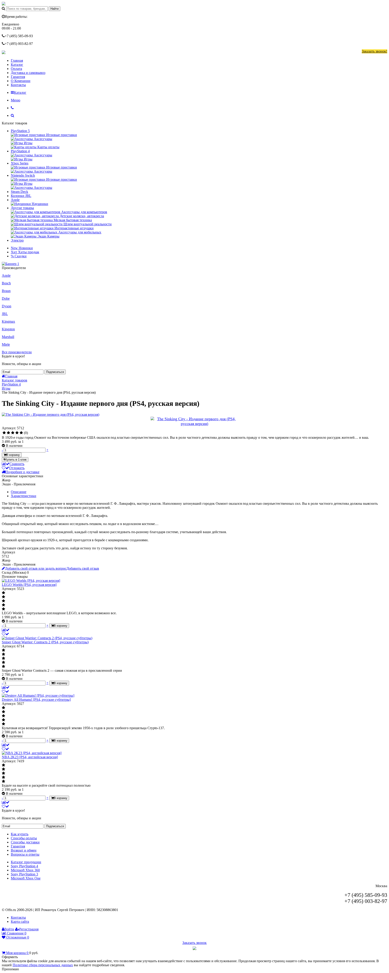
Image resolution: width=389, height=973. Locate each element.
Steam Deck (19, 192)
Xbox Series (19, 163)
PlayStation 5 (20, 131)
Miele (6, 344)
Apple (15, 200)
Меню (15, 100)
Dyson (6, 306)
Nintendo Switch (23, 175)
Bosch (6, 283)
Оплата (16, 69)
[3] (12, 433)
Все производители (17, 352)
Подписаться (55, 372)
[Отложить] (5, 634)
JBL (5, 314)
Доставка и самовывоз (28, 73)
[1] (4, 433)
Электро (17, 240)
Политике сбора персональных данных (43, 965)
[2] (8, 433)
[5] (21, 433)
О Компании (20, 81)
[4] (17, 433)
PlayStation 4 (20, 151)
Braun (6, 291)
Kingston (8, 329)
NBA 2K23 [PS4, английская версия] (30, 757)
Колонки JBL (21, 196)
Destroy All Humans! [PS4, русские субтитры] (36, 699)
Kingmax (8, 321)
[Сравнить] (5, 630)
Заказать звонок (194, 943)
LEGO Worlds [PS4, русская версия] (29, 585)
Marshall (8, 337)
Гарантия (18, 77)
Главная (17, 60)
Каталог (17, 64)
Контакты (18, 85)
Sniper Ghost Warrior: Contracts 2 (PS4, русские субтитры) (45, 642)
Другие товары (22, 208)
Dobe (6, 298)
